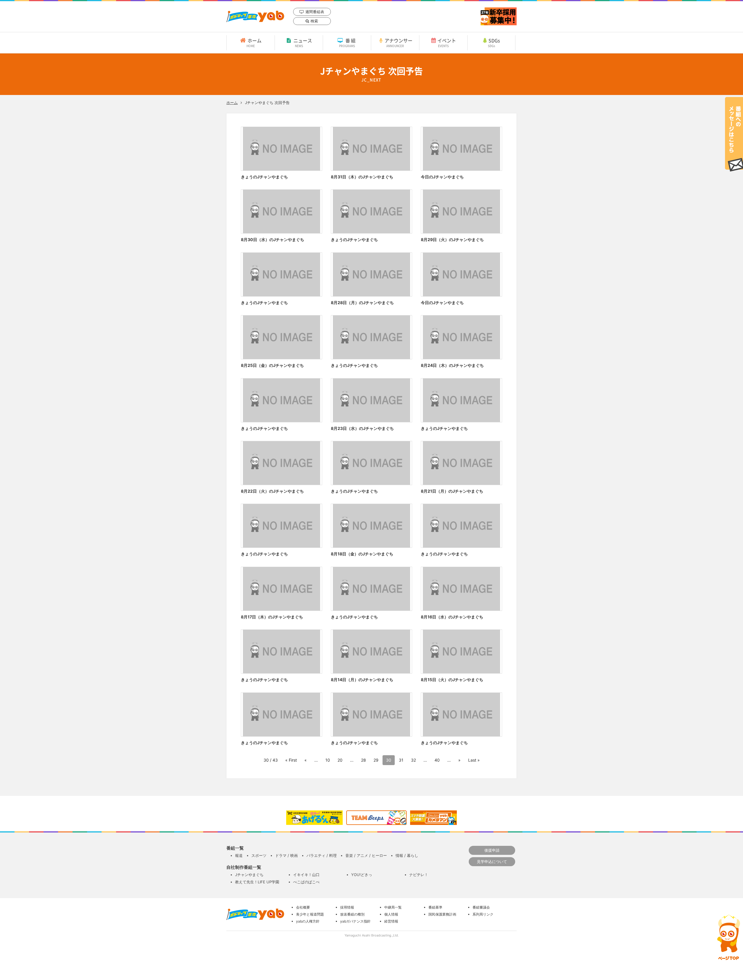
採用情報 (347, 907)
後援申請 (491, 850)
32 (413, 760)
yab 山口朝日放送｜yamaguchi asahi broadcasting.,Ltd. (255, 16)
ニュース (302, 42)
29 (376, 760)
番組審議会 (481, 907)
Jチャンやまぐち (249, 874)
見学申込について (492, 861)
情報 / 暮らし (407, 855)
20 (340, 760)
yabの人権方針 (308, 921)
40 (437, 760)
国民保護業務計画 (442, 914)
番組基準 (435, 907)
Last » (474, 760)
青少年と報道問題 (310, 914)
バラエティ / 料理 (321, 855)
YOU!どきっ (361, 874)
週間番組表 (314, 11)
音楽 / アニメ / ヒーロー (366, 855)
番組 (348, 42)
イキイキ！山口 (306, 874)
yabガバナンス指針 (355, 921)
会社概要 (303, 907)
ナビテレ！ (418, 874)
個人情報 (391, 914)
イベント (446, 42)
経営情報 (391, 921)
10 (327, 760)
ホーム (254, 42)
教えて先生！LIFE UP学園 (257, 882)
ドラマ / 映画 (286, 855)
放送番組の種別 (352, 914)
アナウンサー (398, 42)
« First (291, 760)
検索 (314, 21)
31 (401, 760)
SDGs (494, 42)
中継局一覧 (393, 907)
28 (363, 760)
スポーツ (258, 855)
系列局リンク (483, 914)
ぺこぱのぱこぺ (306, 882)
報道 (239, 855)
